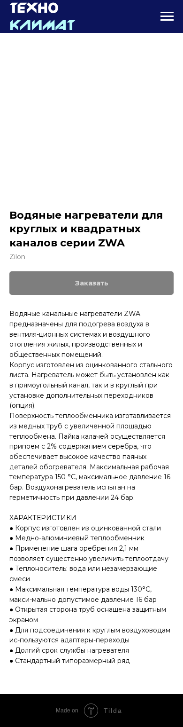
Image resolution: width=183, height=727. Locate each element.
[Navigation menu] (167, 16)
